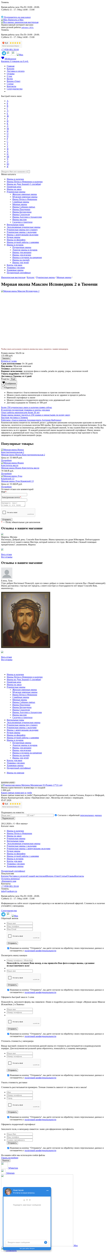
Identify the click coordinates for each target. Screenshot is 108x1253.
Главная (10, 66)
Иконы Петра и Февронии (19, 833)
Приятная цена (14, 186)
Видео (10, 79)
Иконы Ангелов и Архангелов (27, 217)
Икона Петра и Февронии (24, 199)
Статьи (10, 84)
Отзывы (10, 73)
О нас (9, 76)
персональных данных (91, 815)
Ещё (13, 379)
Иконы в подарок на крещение (27, 257)
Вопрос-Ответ (13, 81)
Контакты (11, 86)
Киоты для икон (14, 265)
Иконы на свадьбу (21, 260)
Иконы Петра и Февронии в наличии (25, 181)
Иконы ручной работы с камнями (23, 242)
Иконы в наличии (15, 179)
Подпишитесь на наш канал (17, 17)
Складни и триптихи (22, 222)
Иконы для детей (20, 262)
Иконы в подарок (15, 245)
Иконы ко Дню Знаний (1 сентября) (24, 184)
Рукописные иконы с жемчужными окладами (28, 848)
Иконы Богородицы (22, 212)
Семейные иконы (20, 202)
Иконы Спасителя (21, 214)
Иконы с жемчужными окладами (22, 234)
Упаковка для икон (16, 267)
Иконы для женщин (21, 252)
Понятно (5, 1160)
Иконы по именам (15, 773)
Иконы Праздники (21, 209)
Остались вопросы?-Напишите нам (10, 879)
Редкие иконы (13, 237)
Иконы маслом (19, 219)
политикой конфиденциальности (40, 950)
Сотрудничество (14, 89)
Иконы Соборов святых (23, 207)
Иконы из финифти (16, 240)
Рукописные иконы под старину (22, 229)
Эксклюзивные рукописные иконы (23, 227)
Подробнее (6, 460)
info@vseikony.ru (9, 891)
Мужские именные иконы (24, 197)
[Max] (20, 54)
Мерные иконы (19, 204)
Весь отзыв (6, 554)
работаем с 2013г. (27, 28)
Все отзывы (6, 557)
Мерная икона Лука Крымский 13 (17, 481)
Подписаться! (8, 818)
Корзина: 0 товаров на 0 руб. (15, 61)
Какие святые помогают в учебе (16, 792)
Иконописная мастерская (13, 277)
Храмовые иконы (15, 270)
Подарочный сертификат (19, 272)
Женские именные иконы (24, 194)
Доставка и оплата (15, 71)
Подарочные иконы (21, 247)
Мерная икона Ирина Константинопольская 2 (23, 455)
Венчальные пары (15, 224)
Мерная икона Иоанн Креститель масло (20, 468)
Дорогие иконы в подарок (24, 250)
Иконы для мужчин (21, 255)
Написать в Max (15, 20)
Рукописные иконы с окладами (22, 232)
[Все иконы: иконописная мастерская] (19, 22)
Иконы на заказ (14, 189)
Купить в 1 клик (9, 361)
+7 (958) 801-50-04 (10, 49)
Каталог (10, 68)
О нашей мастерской (36, 876)
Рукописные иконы (16, 192)
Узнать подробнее (9, 1158)
